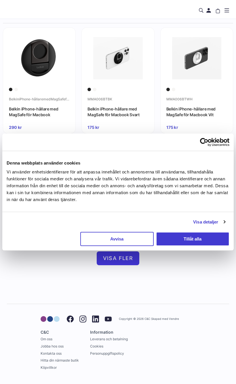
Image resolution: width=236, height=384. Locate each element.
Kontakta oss (51, 353)
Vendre (174, 318)
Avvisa (116, 238)
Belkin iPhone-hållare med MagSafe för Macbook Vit (191, 111)
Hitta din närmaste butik (60, 360)
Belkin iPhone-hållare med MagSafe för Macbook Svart (113, 111)
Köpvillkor (49, 367)
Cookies (96, 346)
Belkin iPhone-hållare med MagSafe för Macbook (33, 111)
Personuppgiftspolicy (107, 353)
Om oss (46, 339)
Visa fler (118, 258)
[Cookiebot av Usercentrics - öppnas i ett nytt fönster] (204, 142)
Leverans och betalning (109, 339)
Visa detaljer (205, 221)
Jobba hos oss (52, 346)
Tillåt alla (192, 238)
